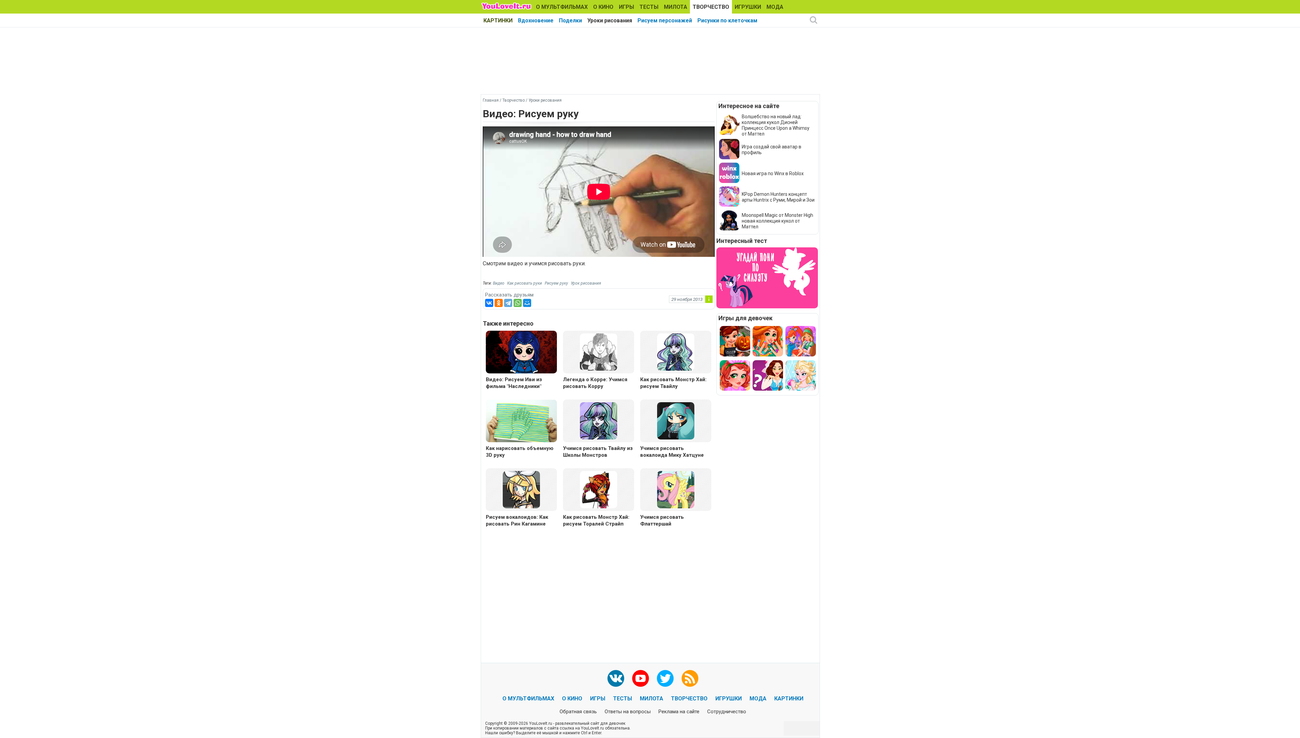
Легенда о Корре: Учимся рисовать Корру (595, 382)
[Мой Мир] (527, 303)
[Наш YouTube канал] (640, 678)
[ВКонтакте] (489, 303)
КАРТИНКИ (498, 20)
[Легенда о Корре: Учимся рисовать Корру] (598, 351)
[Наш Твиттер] (665, 678)
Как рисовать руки (524, 283)
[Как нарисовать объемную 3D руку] (521, 421)
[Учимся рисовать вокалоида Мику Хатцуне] (675, 420)
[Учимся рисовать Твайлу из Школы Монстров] (598, 420)
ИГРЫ (626, 7)
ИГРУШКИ (748, 7)
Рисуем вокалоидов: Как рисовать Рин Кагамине (517, 520)
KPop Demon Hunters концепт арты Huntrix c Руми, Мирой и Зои (778, 197)
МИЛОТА (675, 7)
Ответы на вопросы (628, 712)
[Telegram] (508, 303)
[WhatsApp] (518, 303)
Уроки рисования (609, 20)
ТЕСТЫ (649, 7)
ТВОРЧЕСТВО (711, 7)
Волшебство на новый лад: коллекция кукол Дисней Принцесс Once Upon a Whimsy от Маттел (775, 125)
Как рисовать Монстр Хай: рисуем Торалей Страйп (596, 520)
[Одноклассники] (499, 303)
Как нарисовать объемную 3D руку (520, 451)
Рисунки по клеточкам (727, 20)
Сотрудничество (726, 712)
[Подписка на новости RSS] (689, 678)
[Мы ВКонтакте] (615, 678)
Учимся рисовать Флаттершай (662, 520)
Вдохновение (536, 20)
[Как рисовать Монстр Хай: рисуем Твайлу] (675, 351)
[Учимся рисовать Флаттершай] (675, 489)
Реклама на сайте (678, 712)
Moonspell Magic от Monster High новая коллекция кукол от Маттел (777, 220)
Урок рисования (586, 283)
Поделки (570, 20)
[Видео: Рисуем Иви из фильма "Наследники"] (521, 353)
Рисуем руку (556, 283)
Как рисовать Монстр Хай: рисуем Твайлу (673, 382)
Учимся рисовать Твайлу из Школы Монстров (598, 451)
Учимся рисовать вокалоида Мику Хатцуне (672, 451)
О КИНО (603, 7)
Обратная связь (578, 712)
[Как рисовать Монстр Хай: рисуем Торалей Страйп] (598, 489)
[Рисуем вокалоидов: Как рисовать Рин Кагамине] (521, 489)
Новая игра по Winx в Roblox (773, 173)
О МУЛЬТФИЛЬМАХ (562, 7)
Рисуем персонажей (664, 20)
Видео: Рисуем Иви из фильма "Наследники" (514, 382)
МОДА (774, 7)
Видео (498, 283)
